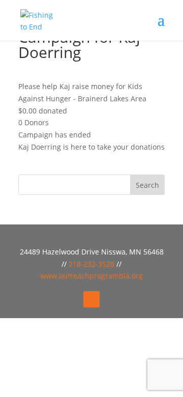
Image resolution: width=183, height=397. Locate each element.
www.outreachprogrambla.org (91, 275)
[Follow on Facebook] (91, 299)
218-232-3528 (92, 264)
